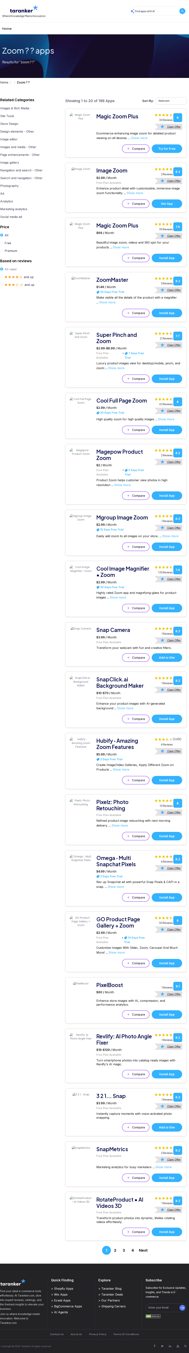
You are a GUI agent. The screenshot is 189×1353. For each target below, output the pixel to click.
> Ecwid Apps (61, 1300)
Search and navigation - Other (21, 178)
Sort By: (148, 101)
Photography (9, 186)
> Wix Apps (59, 1294)
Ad (2, 193)
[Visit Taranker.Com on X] (162, 1346)
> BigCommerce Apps (66, 1306)
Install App (167, 258)
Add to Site (167, 657)
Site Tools (7, 116)
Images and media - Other (18, 147)
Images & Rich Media (14, 108)
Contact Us (57, 1334)
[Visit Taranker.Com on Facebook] (154, 1346)
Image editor (9, 139)
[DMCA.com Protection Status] (153, 1316)
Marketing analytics (13, 209)
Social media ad (11, 217)
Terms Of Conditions (126, 1334)
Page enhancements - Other (20, 155)
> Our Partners (109, 1300)
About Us (76, 1334)
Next (143, 1250)
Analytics (6, 201)
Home (7, 28)
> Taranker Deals (110, 1294)
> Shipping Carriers (112, 1306)
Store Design (9, 124)
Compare (138, 148)
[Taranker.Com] (24, 9)
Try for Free (167, 148)
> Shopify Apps (62, 1288)
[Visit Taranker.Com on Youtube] (178, 1346)
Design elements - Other (17, 131)
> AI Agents (59, 1312)
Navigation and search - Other (21, 170)
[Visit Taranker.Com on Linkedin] (170, 1346)
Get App (167, 204)
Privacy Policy (97, 1334)
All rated (10, 269)
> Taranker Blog (109, 1288)
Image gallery (9, 162)
